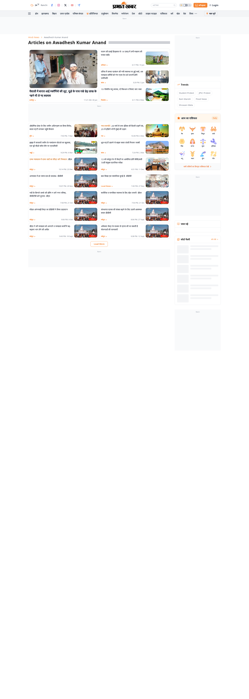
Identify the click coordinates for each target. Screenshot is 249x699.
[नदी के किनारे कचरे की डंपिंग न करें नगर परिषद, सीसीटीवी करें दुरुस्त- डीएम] (85, 197)
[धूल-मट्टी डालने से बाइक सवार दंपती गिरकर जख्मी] (157, 147)
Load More (99, 244)
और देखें (213, 239)
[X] (65, 5)
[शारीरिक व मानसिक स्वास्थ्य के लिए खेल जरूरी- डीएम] (157, 197)
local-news (107, 186)
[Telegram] (79, 5)
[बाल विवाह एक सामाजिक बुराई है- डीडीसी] (157, 180)
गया (103, 136)
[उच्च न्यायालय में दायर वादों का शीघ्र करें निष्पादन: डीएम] (85, 164)
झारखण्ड (45, 13)
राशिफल (163, 13)
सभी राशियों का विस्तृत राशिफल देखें (196, 166)
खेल (178, 13)
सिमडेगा (104, 100)
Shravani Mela (186, 105)
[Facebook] (52, 5)
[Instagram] (58, 5)
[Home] (124, 5)
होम (36, 13)
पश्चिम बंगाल (78, 13)
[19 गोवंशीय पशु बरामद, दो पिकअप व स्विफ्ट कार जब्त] (157, 94)
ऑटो (140, 13)
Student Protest (186, 93)
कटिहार (104, 65)
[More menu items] (195, 13)
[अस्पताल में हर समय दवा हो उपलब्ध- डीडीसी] (85, 180)
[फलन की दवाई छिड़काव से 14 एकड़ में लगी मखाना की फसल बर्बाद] (157, 58)
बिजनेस (115, 13)
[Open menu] (29, 13)
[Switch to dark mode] (185, 5)
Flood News (201, 99)
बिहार (54, 13)
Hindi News (33, 37)
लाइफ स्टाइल (151, 13)
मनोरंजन (124, 13)
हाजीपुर (33, 100)
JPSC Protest (204, 93)
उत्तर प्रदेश (64, 13)
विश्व (191, 13)
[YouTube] (72, 5)
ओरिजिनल (93, 13)
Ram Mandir (185, 99)
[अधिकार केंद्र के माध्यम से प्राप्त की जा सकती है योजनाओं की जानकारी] (157, 231)
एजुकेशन (104, 13)
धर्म (172, 13)
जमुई (32, 153)
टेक (133, 13)
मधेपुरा (32, 169)
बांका (103, 82)
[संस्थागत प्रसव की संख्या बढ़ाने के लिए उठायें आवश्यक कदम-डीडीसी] (157, 214)
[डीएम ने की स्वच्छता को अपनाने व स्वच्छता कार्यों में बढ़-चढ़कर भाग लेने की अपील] (85, 231)
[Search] (174, 5)
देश (184, 13)
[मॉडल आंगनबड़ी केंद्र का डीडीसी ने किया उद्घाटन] (85, 214)
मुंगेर (32, 136)
